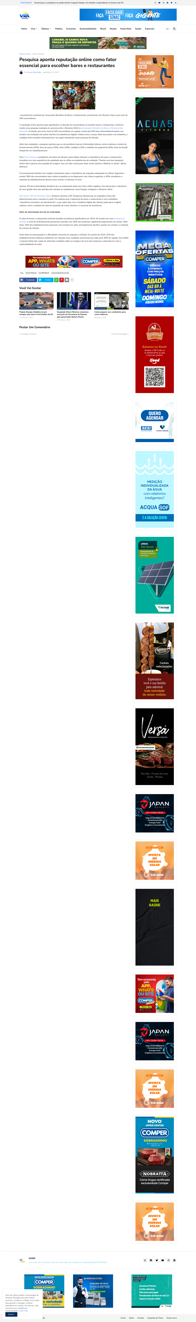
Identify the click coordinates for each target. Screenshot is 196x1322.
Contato (140, 1318)
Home (24, 28)
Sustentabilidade (88, 28)
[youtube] (159, 3)
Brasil (103, 28)
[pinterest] (174, 1260)
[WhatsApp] (56, 280)
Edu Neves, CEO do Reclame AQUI (35, 196)
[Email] (67, 280)
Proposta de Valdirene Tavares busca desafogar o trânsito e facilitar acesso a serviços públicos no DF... (77, 2)
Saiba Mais (23, 1310)
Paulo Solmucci (30, 157)
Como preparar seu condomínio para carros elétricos (110, 313)
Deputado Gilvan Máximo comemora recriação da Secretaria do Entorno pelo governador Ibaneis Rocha (73, 314)
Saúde (138, 28)
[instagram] (163, 3)
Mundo (113, 28)
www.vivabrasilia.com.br (60, 273)
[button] (168, 29)
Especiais (149, 28)
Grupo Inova (171, 1318)
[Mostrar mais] (72, 280)
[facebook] (167, 3)
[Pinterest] (61, 280)
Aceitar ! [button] (11, 1314)
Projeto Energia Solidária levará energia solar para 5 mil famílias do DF (36, 313)
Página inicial (24, 54)
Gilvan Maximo (38, 54)
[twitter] (171, 3)
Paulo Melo (125, 28)
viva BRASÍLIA (44, 273)
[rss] (176, 3)
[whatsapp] (155, 3)
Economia (71, 28)
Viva (33, 28)
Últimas (45, 28)
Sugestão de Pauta (155, 1318)
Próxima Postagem (119, 334)
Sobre (131, 1318)
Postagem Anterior (29, 334)
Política (59, 28)
